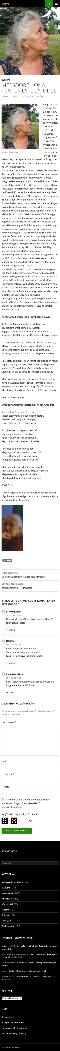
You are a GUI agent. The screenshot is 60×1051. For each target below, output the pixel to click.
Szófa (4, 920)
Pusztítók (6, 909)
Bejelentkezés (8, 1017)
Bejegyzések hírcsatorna (13, 1022)
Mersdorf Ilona (21, 96)
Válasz (12, 630)
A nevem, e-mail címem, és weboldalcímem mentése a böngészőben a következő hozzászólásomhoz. (26, 803)
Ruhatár (6, 80)
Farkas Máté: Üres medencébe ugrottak (27, 971)
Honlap (5, 786)
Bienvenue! (7, 887)
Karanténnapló (10, 851)
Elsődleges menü (56, 3)
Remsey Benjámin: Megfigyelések (17, 586)
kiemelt (7, 560)
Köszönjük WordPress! (11, 1047)
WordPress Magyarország (14, 1033)
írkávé (5, 3)
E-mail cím (8, 773)
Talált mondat (8, 926)
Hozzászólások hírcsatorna (14, 1028)
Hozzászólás (9, 721)
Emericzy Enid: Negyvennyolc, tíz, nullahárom (23, 575)
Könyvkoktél (8, 904)
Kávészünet (7, 898)
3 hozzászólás (37, 96)
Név (4, 761)
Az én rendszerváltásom (13, 882)
